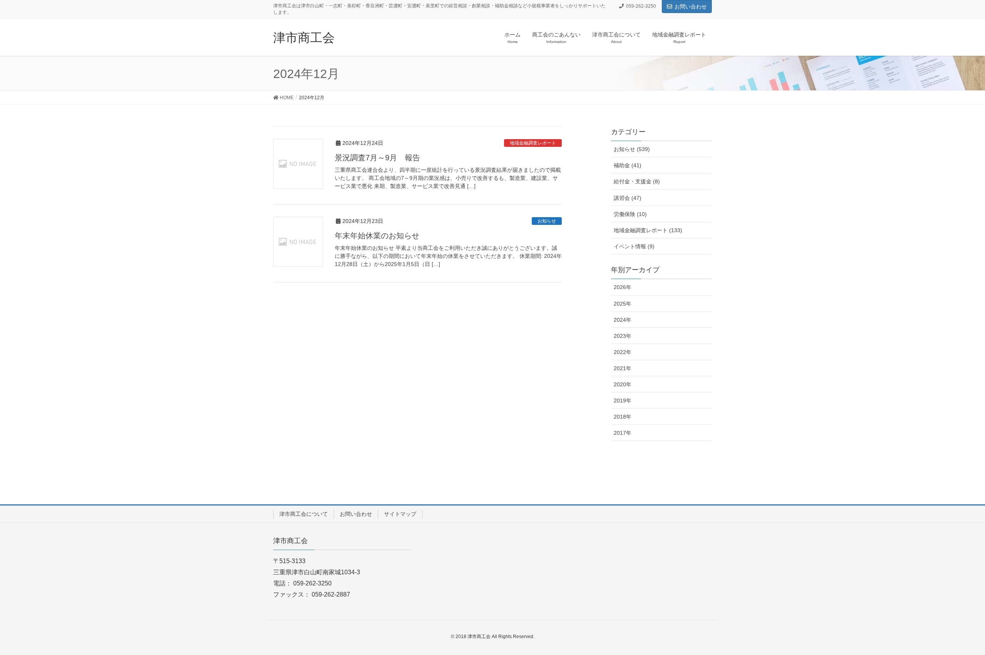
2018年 (622, 417)
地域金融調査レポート (533, 143)
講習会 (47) (627, 198)
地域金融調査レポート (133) (648, 230)
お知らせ (547, 221)
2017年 (622, 433)
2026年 (622, 287)
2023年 (622, 336)
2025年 (622, 304)
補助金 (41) (627, 165)
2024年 (622, 320)
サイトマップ (400, 514)
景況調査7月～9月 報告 (377, 157)
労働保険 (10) (630, 214)
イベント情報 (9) (634, 246)
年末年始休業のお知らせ (377, 235)
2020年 (622, 384)
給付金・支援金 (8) (637, 181)
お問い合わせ (690, 6)
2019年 (622, 400)
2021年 (622, 368)
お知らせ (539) (632, 149)
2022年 (622, 352)
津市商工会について (303, 514)
